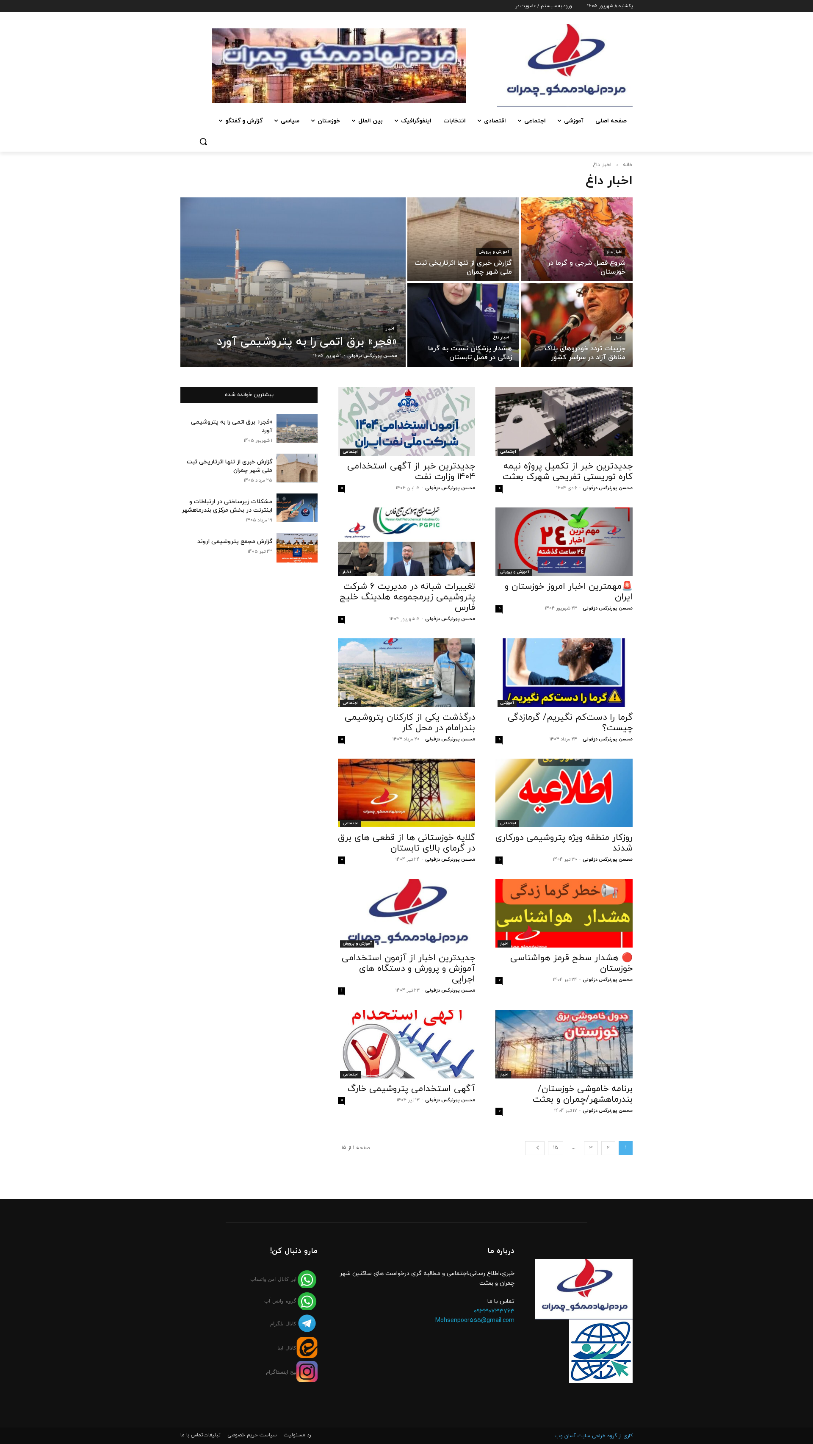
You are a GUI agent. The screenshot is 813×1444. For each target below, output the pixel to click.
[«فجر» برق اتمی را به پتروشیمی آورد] (293, 282)
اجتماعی (508, 452)
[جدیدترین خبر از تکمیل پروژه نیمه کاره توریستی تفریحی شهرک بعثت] (564, 421)
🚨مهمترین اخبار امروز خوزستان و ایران (569, 592)
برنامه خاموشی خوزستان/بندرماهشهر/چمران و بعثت (583, 1094)
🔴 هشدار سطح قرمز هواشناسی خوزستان (571, 963)
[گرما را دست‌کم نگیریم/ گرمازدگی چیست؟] (564, 672)
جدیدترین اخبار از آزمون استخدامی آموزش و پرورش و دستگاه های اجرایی (408, 969)
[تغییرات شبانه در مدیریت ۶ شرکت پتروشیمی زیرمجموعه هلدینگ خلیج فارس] (406, 541)
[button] (203, 141)
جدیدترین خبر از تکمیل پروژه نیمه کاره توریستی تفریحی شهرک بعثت (568, 471)
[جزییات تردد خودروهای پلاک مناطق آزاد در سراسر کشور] (577, 325)
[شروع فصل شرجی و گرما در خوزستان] (577, 239)
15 (555, 1148)
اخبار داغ (614, 252)
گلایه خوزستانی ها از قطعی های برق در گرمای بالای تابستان (406, 843)
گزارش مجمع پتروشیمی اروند (234, 542)
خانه (628, 164)
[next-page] (535, 1148)
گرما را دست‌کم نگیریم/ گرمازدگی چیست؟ (570, 722)
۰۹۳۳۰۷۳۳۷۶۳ (494, 1311)
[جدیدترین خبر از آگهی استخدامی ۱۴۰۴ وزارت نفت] (406, 421)
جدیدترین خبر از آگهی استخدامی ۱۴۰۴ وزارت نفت (411, 471)
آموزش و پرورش (494, 252)
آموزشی (507, 703)
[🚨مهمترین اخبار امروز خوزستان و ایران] (564, 541)
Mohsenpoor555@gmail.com (474, 1321)
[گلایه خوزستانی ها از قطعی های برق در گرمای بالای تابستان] (406, 793)
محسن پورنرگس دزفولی (608, 488)
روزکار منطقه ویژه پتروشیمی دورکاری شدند (564, 843)
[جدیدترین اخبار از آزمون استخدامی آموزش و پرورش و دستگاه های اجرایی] (406, 913)
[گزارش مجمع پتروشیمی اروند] (297, 547)
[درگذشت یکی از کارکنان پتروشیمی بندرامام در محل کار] (406, 672)
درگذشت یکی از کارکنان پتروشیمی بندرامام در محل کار (410, 722)
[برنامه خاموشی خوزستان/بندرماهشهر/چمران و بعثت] (564, 1044)
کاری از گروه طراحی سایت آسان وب (594, 1436)
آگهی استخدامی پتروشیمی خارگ (411, 1089)
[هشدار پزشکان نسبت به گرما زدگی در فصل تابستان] (463, 325)
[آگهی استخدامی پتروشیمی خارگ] (406, 1044)
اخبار (390, 328)
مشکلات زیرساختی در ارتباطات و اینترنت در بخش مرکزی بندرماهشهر (227, 506)
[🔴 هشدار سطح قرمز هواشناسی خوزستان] (564, 913)
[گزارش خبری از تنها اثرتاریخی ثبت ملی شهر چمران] (463, 239)
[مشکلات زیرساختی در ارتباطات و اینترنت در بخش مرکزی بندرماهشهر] (297, 507)
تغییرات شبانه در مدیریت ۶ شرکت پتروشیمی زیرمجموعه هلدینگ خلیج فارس (407, 597)
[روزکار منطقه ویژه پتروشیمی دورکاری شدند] (564, 793)
